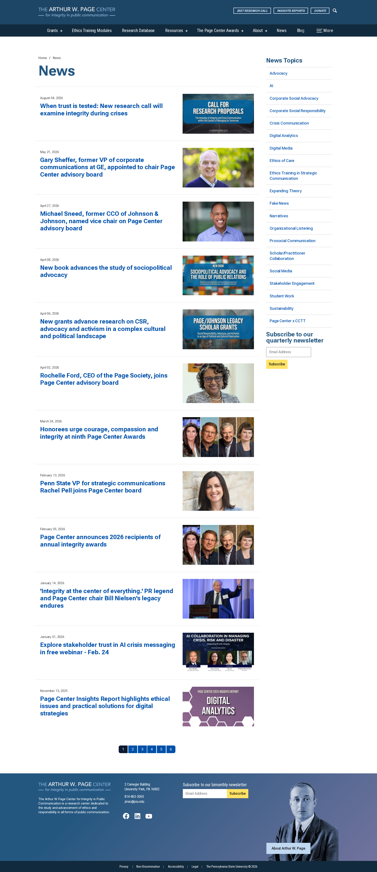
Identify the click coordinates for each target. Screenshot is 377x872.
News (281, 30)
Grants (52, 30)
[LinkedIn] (137, 818)
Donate (320, 10)
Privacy (124, 867)
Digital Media (281, 148)
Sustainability (281, 308)
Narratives (279, 216)
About (258, 30)
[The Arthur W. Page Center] (78, 12)
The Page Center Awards (218, 30)
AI (271, 85)
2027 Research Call (252, 10)
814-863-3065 (134, 796)
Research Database (138, 30)
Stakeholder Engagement (292, 283)
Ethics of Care (282, 160)
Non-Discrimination (148, 867)
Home (42, 58)
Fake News (279, 203)
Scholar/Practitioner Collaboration (287, 256)
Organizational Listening (291, 228)
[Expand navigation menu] (335, 10)
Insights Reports (291, 10)
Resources (174, 30)
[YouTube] (149, 818)
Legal (195, 867)
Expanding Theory (286, 191)
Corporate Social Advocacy (294, 98)
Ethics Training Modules (91, 30)
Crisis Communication (289, 123)
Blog (301, 30)
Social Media (281, 271)
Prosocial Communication (292, 240)
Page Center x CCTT (288, 321)
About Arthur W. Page (288, 848)
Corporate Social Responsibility (298, 110)
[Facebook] (126, 818)
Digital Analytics (284, 135)
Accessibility (176, 867)
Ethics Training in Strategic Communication (293, 175)
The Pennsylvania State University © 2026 (231, 867)
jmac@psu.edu (134, 801)
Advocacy (278, 73)
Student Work (282, 296)
